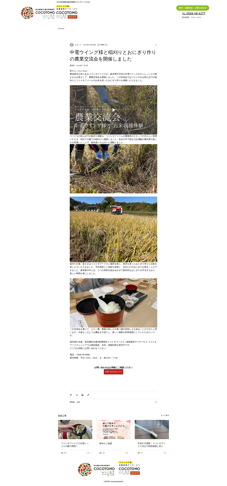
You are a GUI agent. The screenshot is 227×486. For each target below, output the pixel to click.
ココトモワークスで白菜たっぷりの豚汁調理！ (75, 445)
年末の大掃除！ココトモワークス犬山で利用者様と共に (151, 445)
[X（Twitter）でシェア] (77, 395)
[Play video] (113, 110)
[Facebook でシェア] (71, 395)
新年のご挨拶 (105, 443)
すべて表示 (165, 415)
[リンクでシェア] (88, 395)
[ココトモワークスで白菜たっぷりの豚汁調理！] (75, 429)
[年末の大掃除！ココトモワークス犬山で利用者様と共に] (152, 429)
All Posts (61, 28)
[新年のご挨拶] (113, 429)
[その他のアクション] (155, 45)
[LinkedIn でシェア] (82, 395)
